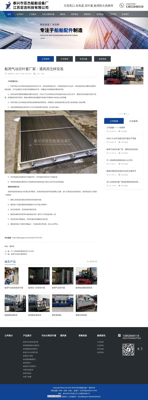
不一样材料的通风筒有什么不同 (22, 251)
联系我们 (125, 14)
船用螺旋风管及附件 (30, 349)
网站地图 (54, 390)
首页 (9, 14)
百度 (65, 390)
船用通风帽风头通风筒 (31, 345)
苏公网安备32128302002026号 (89, 396)
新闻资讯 (87, 14)
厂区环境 (112, 14)
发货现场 (100, 14)
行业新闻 (64, 58)
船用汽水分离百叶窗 (30, 352)
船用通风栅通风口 (29, 359)
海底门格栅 (27, 376)
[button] (119, 113)
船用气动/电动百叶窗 (30, 342)
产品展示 (32, 14)
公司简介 (20, 14)
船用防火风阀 (28, 356)
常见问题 (83, 58)
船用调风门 (27, 363)
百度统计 (64, 396)
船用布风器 (27, 373)
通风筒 (62, 14)
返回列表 (93, 261)
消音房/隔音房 (28, 369)
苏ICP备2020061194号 (88, 390)
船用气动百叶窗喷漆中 (19, 254)
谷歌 (70, 390)
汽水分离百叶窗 (48, 14)
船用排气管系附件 (29, 366)
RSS (60, 390)
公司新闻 (45, 58)
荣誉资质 (74, 14)
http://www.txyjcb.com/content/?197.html (27, 237)
